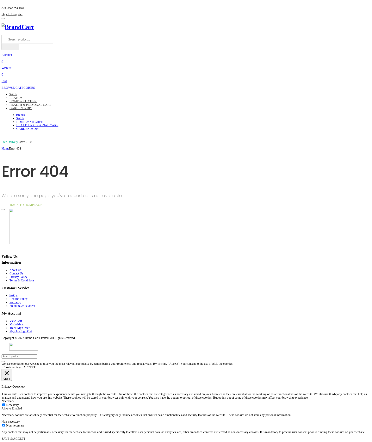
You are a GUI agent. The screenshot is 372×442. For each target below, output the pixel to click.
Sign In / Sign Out (20, 331)
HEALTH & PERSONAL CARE (30, 104)
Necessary (12, 405)
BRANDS (15, 97)
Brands (20, 114)
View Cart (15, 320)
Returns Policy (18, 298)
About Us (15, 270)
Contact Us (16, 273)
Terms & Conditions (21, 280)
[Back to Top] (3, 209)
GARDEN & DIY (20, 108)
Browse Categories (18, 87)
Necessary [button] (8, 401)
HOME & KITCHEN (23, 101)
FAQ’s (13, 295)
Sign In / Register (12, 14)
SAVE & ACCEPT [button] (13, 438)
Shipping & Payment (22, 305)
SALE (13, 94)
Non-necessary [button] (11, 421)
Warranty (15, 302)
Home (5, 148)
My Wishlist (16, 324)
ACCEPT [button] (29, 367)
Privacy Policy (18, 277)
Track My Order (19, 327)
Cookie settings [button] (12, 367)
